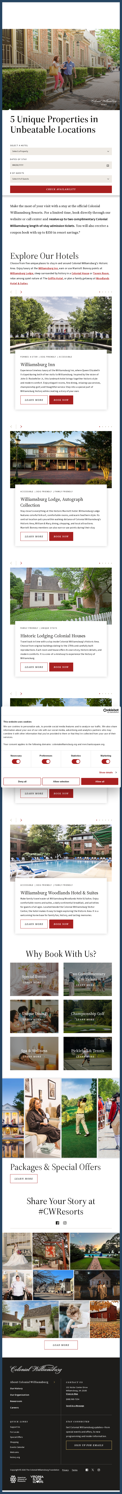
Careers (14, 1407)
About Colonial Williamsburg (29, 1382)
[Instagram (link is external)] (64, 1222)
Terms (75, 1470)
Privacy (65, 1470)
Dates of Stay (18, 159)
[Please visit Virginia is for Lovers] (37, 1479)
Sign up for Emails (88, 1445)
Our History (16, 1388)
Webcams (14, 1452)
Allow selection (61, 781)
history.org (15, 1457)
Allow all (99, 781)
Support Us (15, 1427)
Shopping (14, 1442)
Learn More (34, 400)
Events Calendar (17, 1447)
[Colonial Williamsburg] (36, 1373)
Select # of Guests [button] (20, 178)
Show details (106, 772)
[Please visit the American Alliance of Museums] (18, 1479)
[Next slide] (21, 292)
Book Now (61, 400)
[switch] (46, 761)
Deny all (22, 781)
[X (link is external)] (93, 1470)
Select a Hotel (19, 145)
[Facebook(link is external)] (57, 1222)
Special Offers (16, 1437)
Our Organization (19, 1395)
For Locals (14, 1432)
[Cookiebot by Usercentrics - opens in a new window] (106, 711)
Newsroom (16, 1401)
